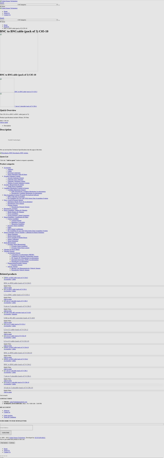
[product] (84, 382)
